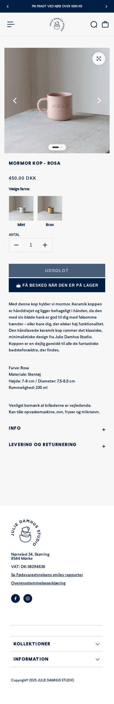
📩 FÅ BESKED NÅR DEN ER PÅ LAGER (57, 285)
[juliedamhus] (57, 24)
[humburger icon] (10, 24)
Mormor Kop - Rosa (35, 163)
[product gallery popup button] (98, 58)
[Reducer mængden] (16, 245)
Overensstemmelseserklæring (38, 583)
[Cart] (105, 24)
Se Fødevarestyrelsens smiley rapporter (47, 575)
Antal (14, 235)
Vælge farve (19, 189)
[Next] (106, 6)
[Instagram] (27, 598)
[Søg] (93, 24)
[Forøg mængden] (45, 245)
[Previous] (7, 6)
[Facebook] (15, 598)
